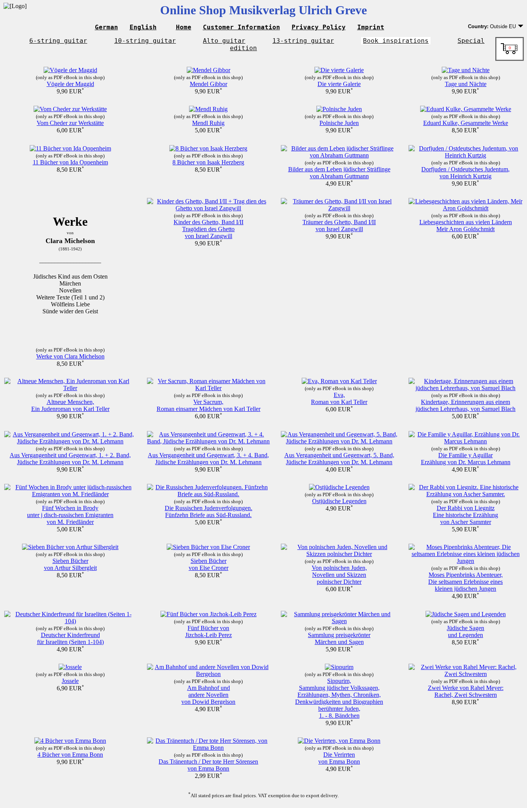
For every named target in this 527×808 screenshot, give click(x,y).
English (143, 27)
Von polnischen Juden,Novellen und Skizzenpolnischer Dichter (339, 575)
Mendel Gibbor (208, 84)
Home (183, 27)
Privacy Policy (319, 27)
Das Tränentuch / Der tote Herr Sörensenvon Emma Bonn (208, 765)
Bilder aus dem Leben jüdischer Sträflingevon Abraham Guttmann (339, 172)
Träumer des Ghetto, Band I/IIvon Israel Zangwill (339, 225)
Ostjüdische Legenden (339, 501)
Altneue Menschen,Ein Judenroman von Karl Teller (70, 405)
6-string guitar (58, 40)
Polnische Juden (339, 123)
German (106, 27)
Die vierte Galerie (339, 84)
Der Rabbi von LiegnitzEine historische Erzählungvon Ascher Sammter (465, 515)
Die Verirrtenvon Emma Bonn (339, 758)
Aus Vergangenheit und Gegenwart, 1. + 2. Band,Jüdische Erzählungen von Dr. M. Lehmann (70, 458)
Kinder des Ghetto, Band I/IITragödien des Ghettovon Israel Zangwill (208, 229)
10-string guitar (145, 40)
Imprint (370, 27)
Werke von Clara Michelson (70, 356)
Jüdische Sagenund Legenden (465, 631)
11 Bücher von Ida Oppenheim (70, 162)
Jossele (70, 681)
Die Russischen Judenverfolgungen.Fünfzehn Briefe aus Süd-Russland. (208, 511)
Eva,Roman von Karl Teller (339, 398)
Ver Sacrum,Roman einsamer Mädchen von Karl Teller (208, 405)
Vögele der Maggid (70, 84)
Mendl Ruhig (208, 123)
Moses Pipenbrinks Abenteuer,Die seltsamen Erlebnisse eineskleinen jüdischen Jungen (465, 581)
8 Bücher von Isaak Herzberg (208, 162)
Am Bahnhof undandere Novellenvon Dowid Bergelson (208, 695)
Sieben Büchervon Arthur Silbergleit (70, 564)
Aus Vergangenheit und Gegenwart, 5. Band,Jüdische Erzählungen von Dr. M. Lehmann (339, 458)
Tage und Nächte (465, 84)
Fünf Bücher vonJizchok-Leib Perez (208, 631)
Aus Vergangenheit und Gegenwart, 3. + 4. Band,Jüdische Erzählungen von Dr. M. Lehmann (208, 458)
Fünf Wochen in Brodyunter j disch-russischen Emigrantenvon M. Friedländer (70, 515)
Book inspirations (396, 40)
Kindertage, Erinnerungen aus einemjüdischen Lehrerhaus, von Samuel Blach (465, 405)
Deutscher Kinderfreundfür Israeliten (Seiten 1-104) (70, 638)
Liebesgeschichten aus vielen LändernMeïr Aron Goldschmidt (465, 225)
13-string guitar (303, 40)
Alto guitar (224, 40)
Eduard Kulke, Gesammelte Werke (465, 123)
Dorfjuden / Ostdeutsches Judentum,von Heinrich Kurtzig (465, 172)
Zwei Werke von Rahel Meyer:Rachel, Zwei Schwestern (465, 691)
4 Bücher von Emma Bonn (70, 754)
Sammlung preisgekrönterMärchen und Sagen (339, 638)
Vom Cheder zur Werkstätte (70, 123)
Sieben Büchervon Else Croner (208, 564)
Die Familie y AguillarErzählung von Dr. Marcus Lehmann (465, 458)
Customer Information (241, 27)
